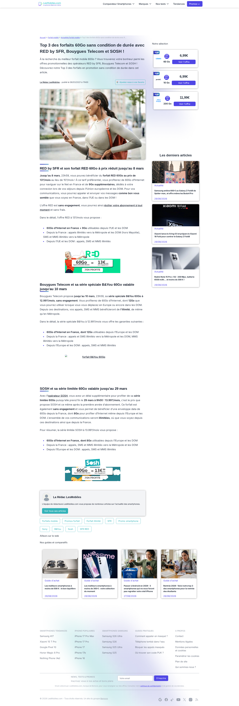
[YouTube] (178, 699)
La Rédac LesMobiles (50, 82)
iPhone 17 (80, 647)
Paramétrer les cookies (187, 656)
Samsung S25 (109, 652)
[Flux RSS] (196, 699)
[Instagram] (190, 699)
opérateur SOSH (58, 395)
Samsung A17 (47, 636)
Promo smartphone (128, 521)
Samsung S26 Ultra (112, 636)
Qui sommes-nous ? (185, 667)
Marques (143, 3)
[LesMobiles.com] (50, 4)
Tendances (179, 3)
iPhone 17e (80, 652)
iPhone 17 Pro (82, 641)
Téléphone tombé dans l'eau (150, 641)
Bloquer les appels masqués (149, 647)
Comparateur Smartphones (117, 3)
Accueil (43, 37)
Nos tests (161, 3)
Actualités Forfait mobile (70, 37)
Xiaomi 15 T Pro (48, 641)
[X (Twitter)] (184, 699)
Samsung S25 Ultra (112, 647)
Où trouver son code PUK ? (149, 652)
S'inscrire (161, 678)
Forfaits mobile (50, 521)
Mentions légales (184, 641)
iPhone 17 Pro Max (84, 636)
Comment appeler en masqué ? (151, 636)
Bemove (104, 698)
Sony (44, 529)
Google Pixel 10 (48, 647)
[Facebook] (166, 699)
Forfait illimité (94, 521)
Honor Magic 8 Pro (50, 652)
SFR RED (84, 529)
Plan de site (181, 661)
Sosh (70, 529)
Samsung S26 (109, 641)
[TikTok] (172, 699)
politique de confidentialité (150, 686)
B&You (57, 529)
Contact (179, 636)
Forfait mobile (53, 37)
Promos (193, 3)
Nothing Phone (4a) (50, 658)
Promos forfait (72, 521)
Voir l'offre (183, 62)
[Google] (160, 699)
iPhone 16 (80, 658)
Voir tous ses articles (55, 511)
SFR (109, 521)
